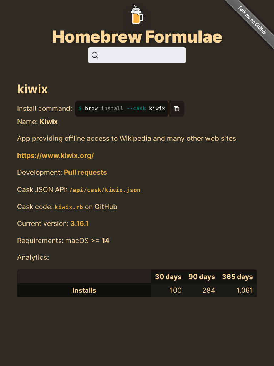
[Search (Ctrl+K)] (137, 55)
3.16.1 (79, 223)
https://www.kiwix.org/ (55, 155)
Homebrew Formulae (137, 36)
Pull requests (85, 172)
